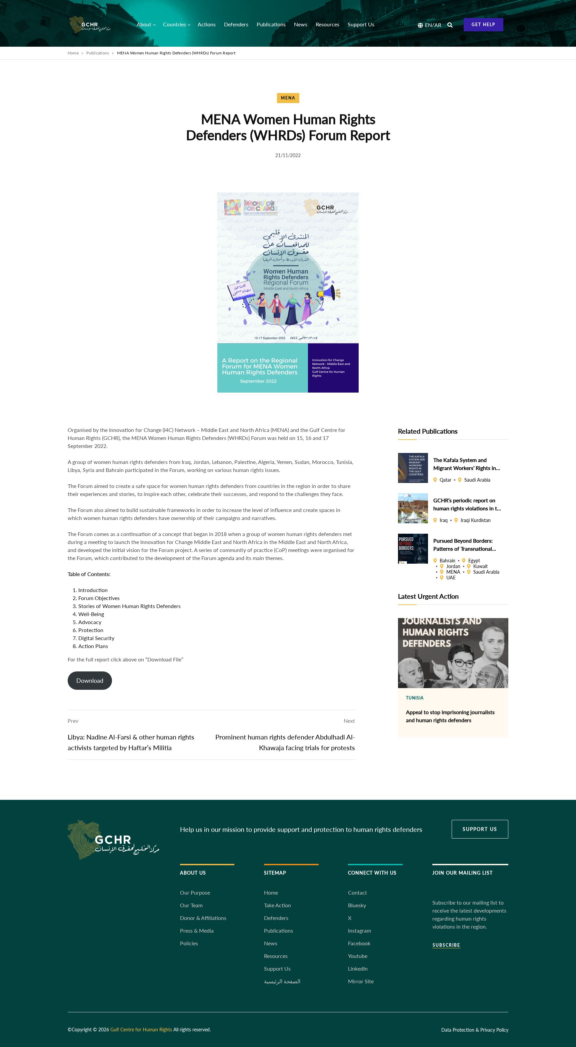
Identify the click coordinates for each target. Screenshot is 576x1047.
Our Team (191, 905)
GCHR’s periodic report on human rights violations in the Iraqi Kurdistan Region (468, 504)
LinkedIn (358, 968)
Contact (357, 892)
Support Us (361, 24)
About (144, 24)
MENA (288, 97)
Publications (271, 24)
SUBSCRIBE (446, 945)
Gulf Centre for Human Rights (141, 1029)
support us (480, 829)
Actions (207, 24)
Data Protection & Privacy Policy (474, 1030)
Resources (327, 24)
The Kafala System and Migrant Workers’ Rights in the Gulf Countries (464, 464)
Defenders (236, 24)
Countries (174, 24)
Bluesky (357, 905)
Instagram (359, 930)
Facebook (359, 943)
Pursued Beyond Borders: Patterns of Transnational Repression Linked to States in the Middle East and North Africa (467, 544)
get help (483, 24)
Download (89, 680)
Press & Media (197, 930)
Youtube (357, 956)
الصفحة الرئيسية (282, 981)
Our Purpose (195, 892)
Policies (189, 943)
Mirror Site (361, 981)
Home (73, 52)
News (300, 24)
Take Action (277, 905)
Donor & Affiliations (203, 918)
